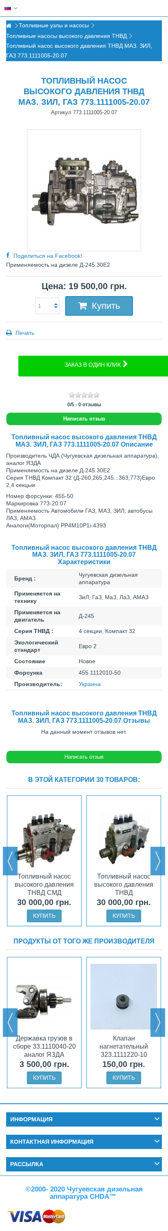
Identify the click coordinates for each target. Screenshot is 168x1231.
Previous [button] (10, 861)
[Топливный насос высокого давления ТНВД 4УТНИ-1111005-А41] (124, 834)
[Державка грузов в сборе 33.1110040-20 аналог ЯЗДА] (44, 996)
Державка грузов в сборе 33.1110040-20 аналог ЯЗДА (44, 1046)
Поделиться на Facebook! (47, 255)
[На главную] (8, 26)
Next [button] (157, 861)
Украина (90, 684)
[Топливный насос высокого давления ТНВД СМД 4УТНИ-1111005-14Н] (44, 834)
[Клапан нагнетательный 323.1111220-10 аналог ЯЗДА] (124, 996)
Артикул (61, 112)
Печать (24, 333)
